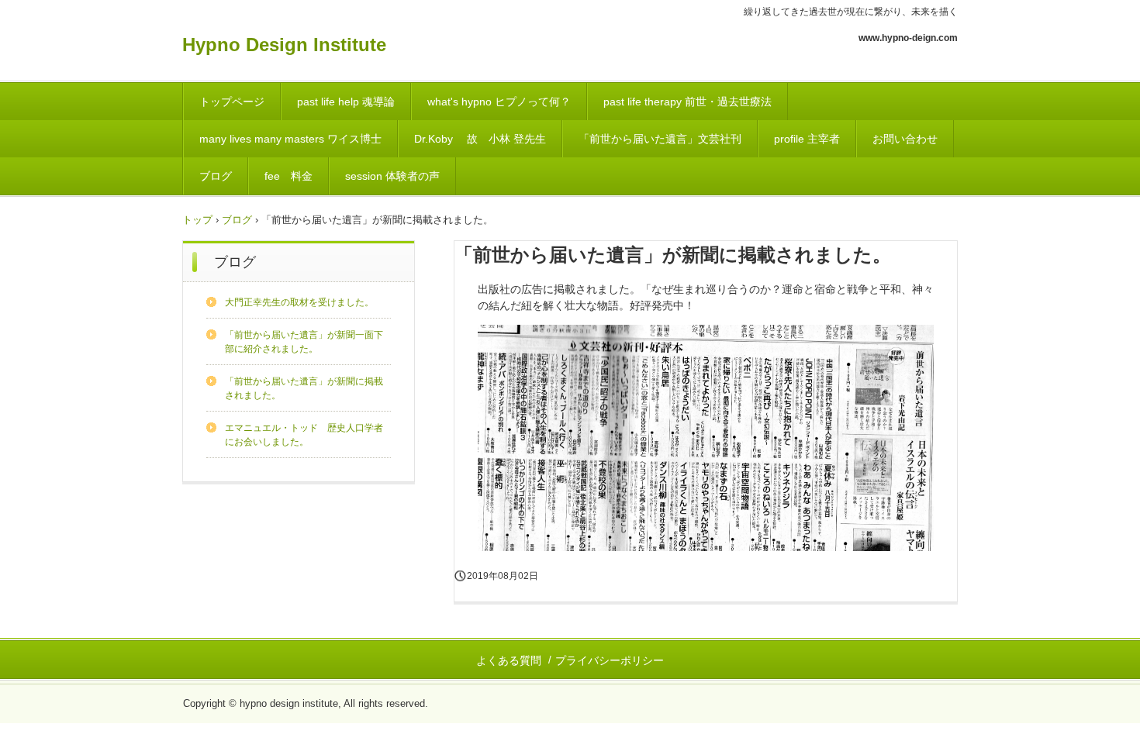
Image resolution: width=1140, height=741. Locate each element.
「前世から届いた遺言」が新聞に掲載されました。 (304, 388)
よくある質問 (508, 660)
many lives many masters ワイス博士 (290, 139)
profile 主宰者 (807, 139)
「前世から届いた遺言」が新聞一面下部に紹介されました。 (304, 341)
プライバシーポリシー (609, 660)
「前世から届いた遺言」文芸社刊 (660, 139)
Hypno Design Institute (284, 44)
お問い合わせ (905, 139)
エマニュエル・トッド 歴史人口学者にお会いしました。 (304, 434)
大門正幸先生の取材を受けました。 (299, 302)
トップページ (231, 101)
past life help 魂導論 (346, 101)
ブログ (215, 176)
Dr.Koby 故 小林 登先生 (480, 139)
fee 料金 (288, 176)
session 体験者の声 (392, 176)
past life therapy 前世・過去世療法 (687, 101)
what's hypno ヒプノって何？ (499, 101)
